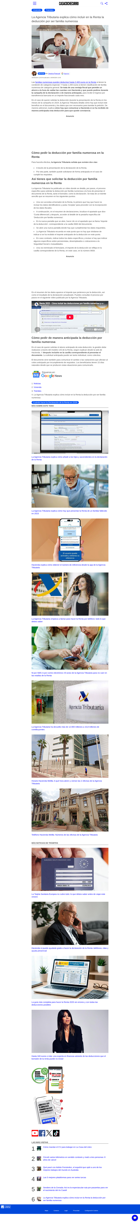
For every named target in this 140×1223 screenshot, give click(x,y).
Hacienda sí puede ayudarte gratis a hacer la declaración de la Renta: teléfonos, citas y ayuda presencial (70, 949)
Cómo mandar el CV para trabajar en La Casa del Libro (67, 1147)
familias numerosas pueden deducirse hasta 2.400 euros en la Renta (65, 82)
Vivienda (37, 10)
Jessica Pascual (54, 73)
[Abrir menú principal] (35, 3)
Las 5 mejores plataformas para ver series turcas (64, 1177)
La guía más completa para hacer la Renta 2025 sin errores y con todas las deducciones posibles (65, 1003)
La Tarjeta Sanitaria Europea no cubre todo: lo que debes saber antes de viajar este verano (68, 895)
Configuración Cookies (91, 1210)
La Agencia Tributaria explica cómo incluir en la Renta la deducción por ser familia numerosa (74, 1199)
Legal (66, 1210)
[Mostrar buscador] (102, 3)
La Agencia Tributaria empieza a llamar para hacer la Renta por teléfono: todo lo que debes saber (69, 620)
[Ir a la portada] (69, 4)
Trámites (49, 10)
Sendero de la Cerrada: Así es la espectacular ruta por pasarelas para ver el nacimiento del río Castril (75, 1188)
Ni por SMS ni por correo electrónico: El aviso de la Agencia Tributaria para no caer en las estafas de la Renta (69, 674)
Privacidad (76, 1210)
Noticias (37, 383)
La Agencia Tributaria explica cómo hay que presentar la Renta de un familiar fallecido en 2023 (69, 512)
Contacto (56, 1210)
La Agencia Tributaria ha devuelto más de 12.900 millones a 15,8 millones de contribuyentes (65, 728)
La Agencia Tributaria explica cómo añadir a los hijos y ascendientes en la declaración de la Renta (69, 458)
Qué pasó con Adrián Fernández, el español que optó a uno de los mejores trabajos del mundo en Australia (72, 1168)
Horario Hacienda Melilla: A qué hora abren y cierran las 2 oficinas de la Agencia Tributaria (67, 782)
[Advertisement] (70, 133)
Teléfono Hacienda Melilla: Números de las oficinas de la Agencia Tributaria (65, 835)
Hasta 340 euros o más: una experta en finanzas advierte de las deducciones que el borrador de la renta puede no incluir (69, 1057)
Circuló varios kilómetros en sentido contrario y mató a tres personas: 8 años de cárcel (74, 1158)
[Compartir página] (106, 3)
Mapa (46, 1210)
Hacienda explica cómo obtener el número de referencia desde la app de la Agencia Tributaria (68, 566)
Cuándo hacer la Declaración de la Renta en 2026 (55, 402)
